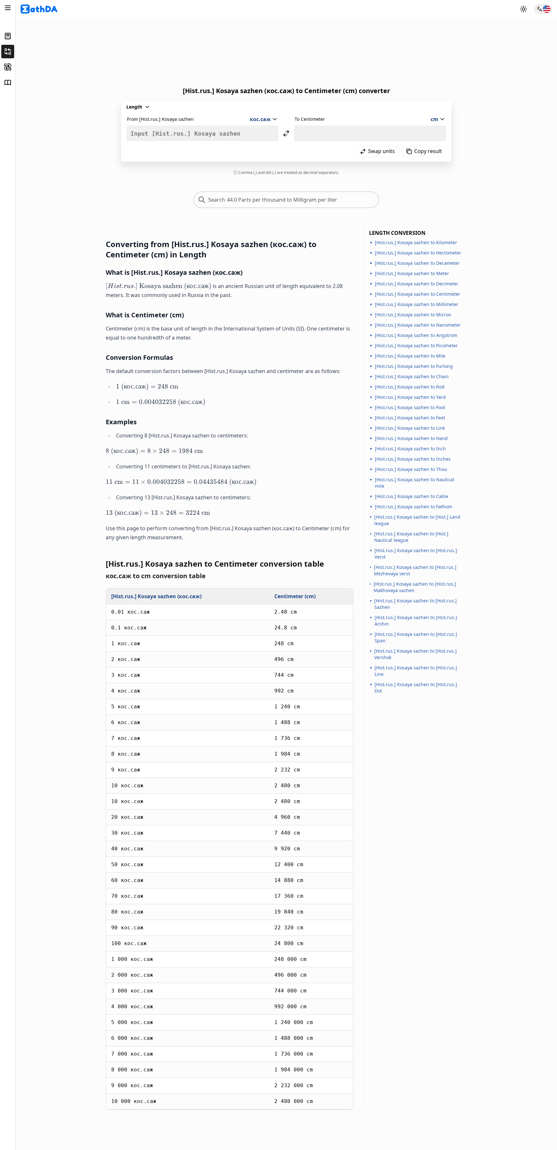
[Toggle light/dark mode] (523, 9)
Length (134, 107)
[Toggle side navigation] (7, 8)
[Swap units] (286, 133)
